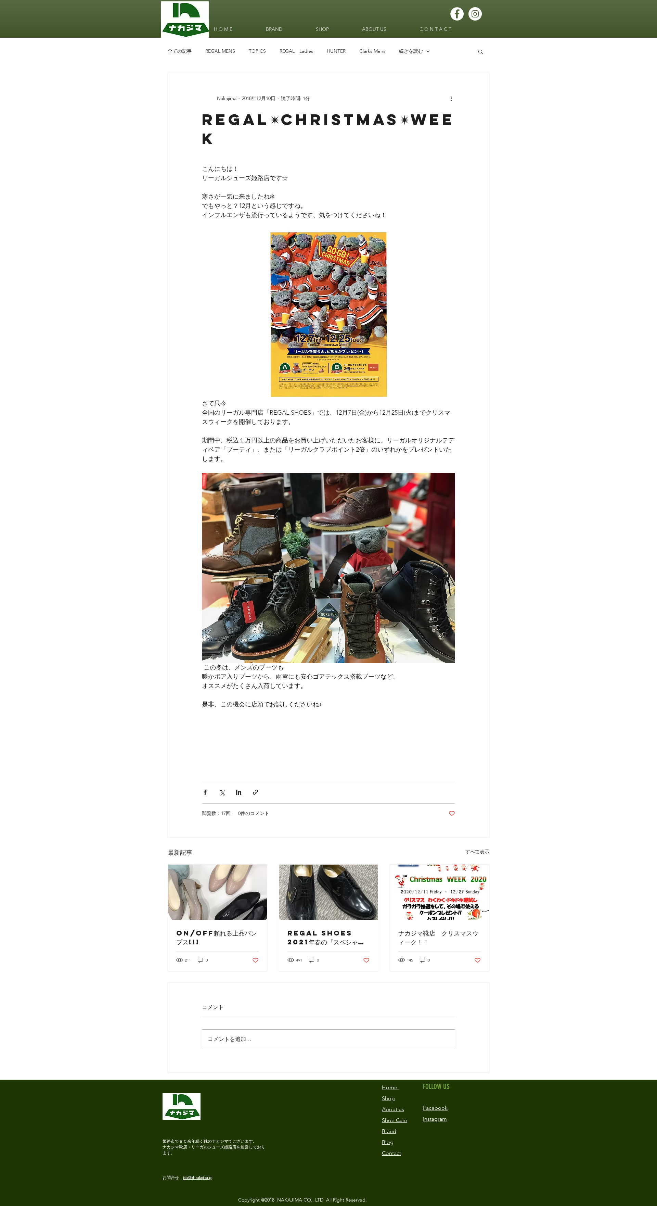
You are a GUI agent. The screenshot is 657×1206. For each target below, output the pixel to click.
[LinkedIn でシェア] (238, 792)
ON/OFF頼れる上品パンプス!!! (216, 937)
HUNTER (336, 51)
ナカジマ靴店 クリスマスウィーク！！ (438, 937)
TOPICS (257, 51)
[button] (480, 51)
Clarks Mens (372, 51)
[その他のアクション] (451, 98)
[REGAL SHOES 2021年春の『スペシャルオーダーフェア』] (328, 892)
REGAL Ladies (296, 51)
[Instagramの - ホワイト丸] (475, 14)
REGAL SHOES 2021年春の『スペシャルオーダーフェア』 (325, 937)
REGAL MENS (220, 51)
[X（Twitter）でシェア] (222, 792)
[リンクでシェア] (255, 792)
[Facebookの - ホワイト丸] (457, 14)
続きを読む (411, 51)
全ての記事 (180, 51)
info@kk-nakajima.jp (197, 1177)
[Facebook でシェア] (205, 792)
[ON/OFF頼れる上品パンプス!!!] (217, 892)
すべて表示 (477, 852)
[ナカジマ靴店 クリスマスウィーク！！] (439, 892)
